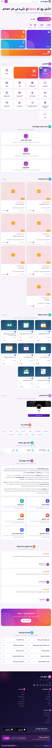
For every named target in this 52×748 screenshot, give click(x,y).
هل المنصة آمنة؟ (45, 651)
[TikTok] (37, 685)
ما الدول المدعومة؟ (44, 656)
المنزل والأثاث (47, 699)
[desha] (39, 404)
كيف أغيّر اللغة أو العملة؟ (18, 656)
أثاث (16, 431)
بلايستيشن (19, 434)
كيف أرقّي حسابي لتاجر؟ (18, 662)
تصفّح (31, 19)
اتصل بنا (22, 694)
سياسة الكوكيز (21, 706)
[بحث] (6, 1)
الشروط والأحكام (21, 701)
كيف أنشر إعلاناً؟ (20, 640)
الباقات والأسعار (47, 715)
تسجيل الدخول (47, 722)
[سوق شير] (45, 1)
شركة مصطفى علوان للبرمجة (8, 745)
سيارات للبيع (46, 431)
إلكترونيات (48, 696)
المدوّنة (22, 699)
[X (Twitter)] (46, 685)
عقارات (3, 431)
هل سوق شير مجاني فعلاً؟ (43, 640)
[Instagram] (43, 685)
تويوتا (33, 434)
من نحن (22, 692)
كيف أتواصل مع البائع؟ (18, 645)
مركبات (49, 692)
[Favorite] (28, 184)
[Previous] (50, 450)
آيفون (30, 431)
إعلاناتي (48, 717)
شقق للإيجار (37, 431)
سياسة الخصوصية (21, 703)
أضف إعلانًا (25, 621)
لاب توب (23, 431)
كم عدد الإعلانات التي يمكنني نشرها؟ (41, 645)
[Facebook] (49, 685)
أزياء (49, 701)
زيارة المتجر (38, 415)
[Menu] (2, 1)
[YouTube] (34, 685)
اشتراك (5, 738)
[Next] (1, 450)
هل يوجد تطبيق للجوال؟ (43, 662)
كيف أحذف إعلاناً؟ (20, 651)
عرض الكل (5, 64)
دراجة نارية (11, 434)
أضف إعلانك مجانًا (43, 19)
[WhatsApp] (40, 685)
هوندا (26, 434)
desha (38, 410)
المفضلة (48, 720)
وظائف (10, 431)
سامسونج (40, 434)
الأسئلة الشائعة (21, 696)
